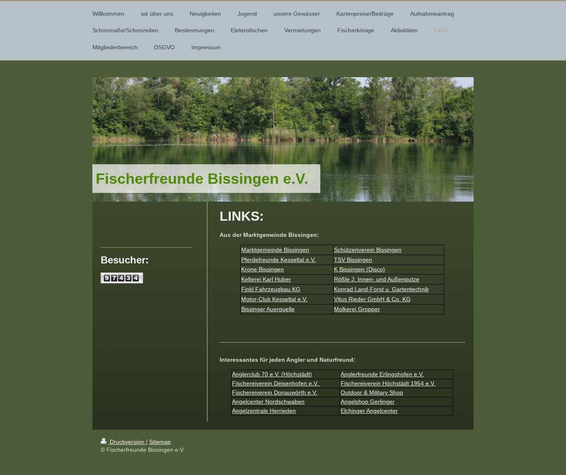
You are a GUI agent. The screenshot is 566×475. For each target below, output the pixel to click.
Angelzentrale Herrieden (264, 410)
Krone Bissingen (262, 269)
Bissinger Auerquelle (268, 309)
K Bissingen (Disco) (359, 269)
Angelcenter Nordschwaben (268, 401)
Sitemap (160, 441)
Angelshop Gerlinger (367, 401)
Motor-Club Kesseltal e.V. (274, 299)
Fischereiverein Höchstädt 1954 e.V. (388, 383)
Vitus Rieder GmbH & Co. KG (372, 299)
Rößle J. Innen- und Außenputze (376, 279)
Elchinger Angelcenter (369, 410)
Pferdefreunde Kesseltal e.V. (278, 259)
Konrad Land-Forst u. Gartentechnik (381, 289)
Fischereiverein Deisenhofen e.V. (276, 383)
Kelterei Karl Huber (266, 279)
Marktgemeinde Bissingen (275, 249)
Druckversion (127, 441)
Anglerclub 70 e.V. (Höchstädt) (272, 374)
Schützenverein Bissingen (368, 249)
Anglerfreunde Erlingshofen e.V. (382, 374)
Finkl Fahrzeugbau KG (270, 289)
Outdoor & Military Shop (372, 392)
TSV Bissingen (353, 259)
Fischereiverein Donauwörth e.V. (274, 392)
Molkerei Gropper (357, 309)
